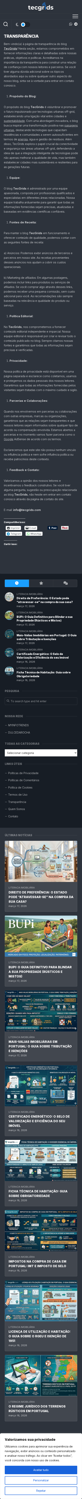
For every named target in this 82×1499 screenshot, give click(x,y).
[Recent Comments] (65, 583)
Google (8, 439)
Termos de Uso (17, 794)
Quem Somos (16, 809)
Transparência (17, 802)
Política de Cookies (20, 787)
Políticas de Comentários (23, 780)
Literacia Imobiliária (22, 887)
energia (23, 139)
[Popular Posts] (41, 583)
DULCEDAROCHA (19, 732)
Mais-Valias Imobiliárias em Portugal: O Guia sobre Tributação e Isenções (40, 1046)
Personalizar (41, 1480)
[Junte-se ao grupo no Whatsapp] (70, 24)
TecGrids (10, 48)
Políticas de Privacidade (23, 773)
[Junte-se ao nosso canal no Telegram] (75, 24)
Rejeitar (41, 1490)
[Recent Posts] (17, 583)
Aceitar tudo (41, 1470)
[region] (41, 1466)
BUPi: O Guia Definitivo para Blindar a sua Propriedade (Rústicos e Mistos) (40, 971)
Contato (13, 816)
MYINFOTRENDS (18, 725)
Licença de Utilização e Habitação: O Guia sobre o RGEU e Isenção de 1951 (40, 1336)
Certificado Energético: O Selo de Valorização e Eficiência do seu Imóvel (39, 1121)
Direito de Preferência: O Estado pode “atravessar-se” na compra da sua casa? (41, 896)
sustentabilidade (14, 121)
